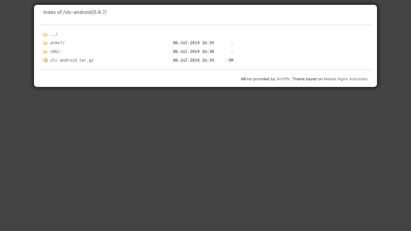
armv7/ (57, 42)
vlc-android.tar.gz (72, 60)
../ (53, 34)
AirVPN (283, 79)
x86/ (55, 51)
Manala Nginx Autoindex (346, 79)
